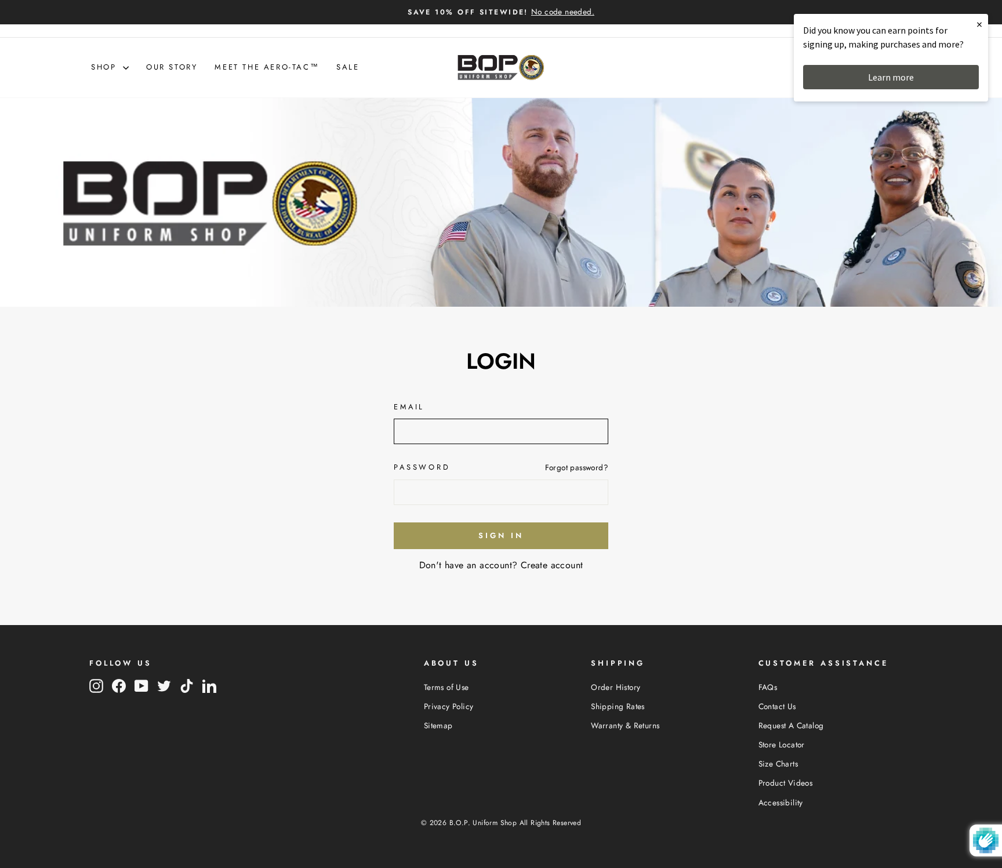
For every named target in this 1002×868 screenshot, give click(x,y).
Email (409, 406)
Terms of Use (446, 687)
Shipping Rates (618, 706)
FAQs (768, 687)
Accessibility (780, 802)
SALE (347, 66)
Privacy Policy (449, 706)
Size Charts (778, 763)
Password (422, 467)
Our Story (171, 66)
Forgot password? (576, 467)
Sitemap (438, 725)
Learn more (891, 77)
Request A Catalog (791, 725)
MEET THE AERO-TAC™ (267, 66)
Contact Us (777, 706)
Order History (615, 687)
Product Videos (785, 783)
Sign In (500, 535)
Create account (552, 565)
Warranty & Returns (625, 725)
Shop (105, 66)
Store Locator (781, 744)
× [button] (979, 24)
